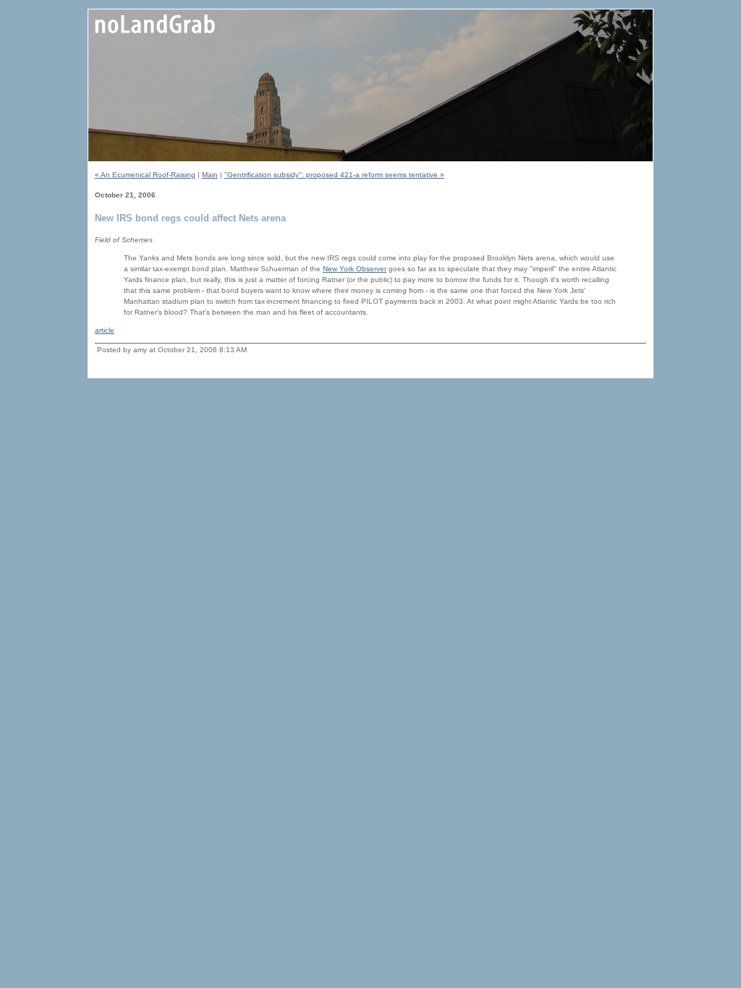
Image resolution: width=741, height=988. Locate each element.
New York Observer (354, 269)
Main (210, 175)
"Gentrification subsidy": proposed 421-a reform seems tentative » (334, 175)
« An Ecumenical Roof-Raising (145, 175)
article (104, 330)
